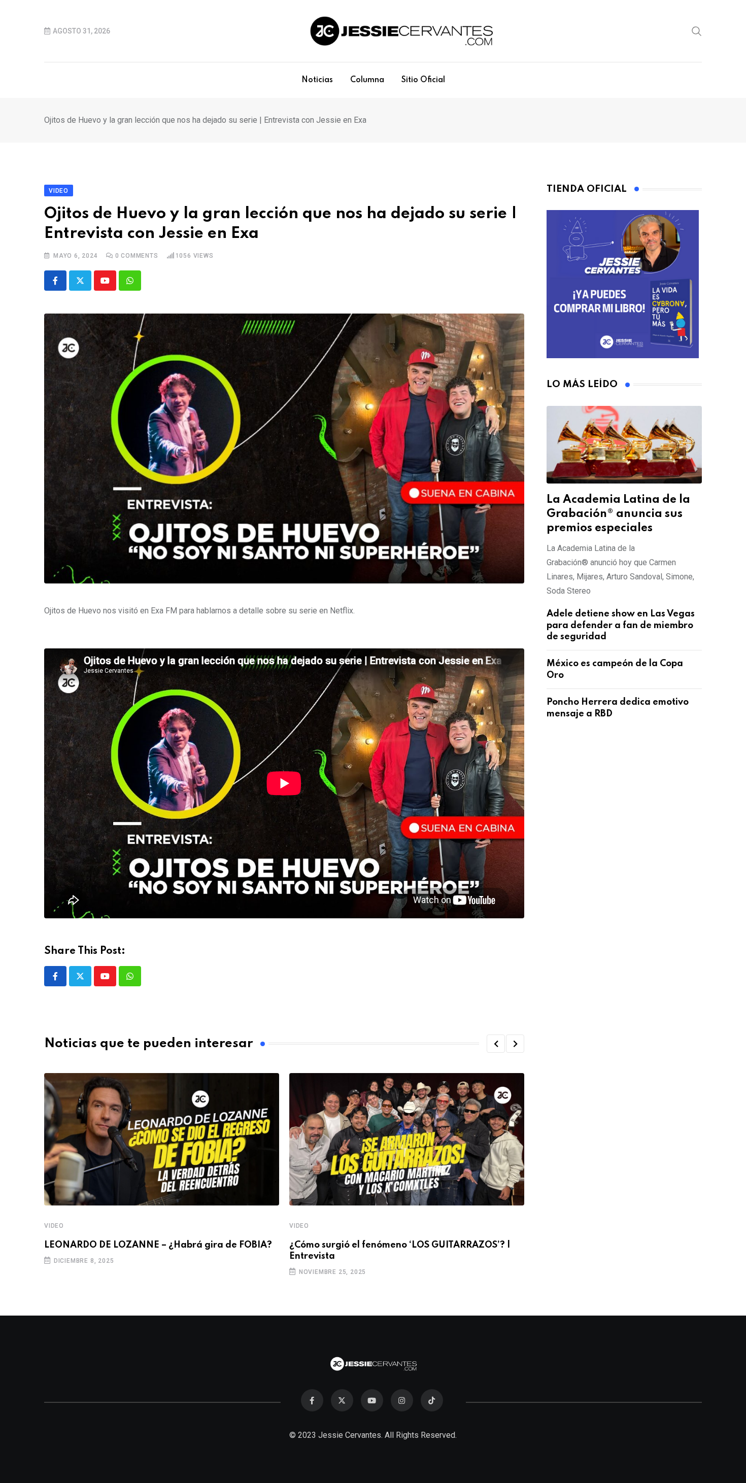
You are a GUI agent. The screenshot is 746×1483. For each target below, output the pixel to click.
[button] (496, 1043)
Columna (367, 80)
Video (54, 1225)
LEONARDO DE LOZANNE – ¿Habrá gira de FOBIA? (158, 1245)
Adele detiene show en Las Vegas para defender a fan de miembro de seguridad (621, 625)
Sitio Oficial (423, 80)
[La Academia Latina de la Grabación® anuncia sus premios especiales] (624, 445)
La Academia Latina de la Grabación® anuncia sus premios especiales (618, 514)
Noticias (317, 80)
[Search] (697, 30)
